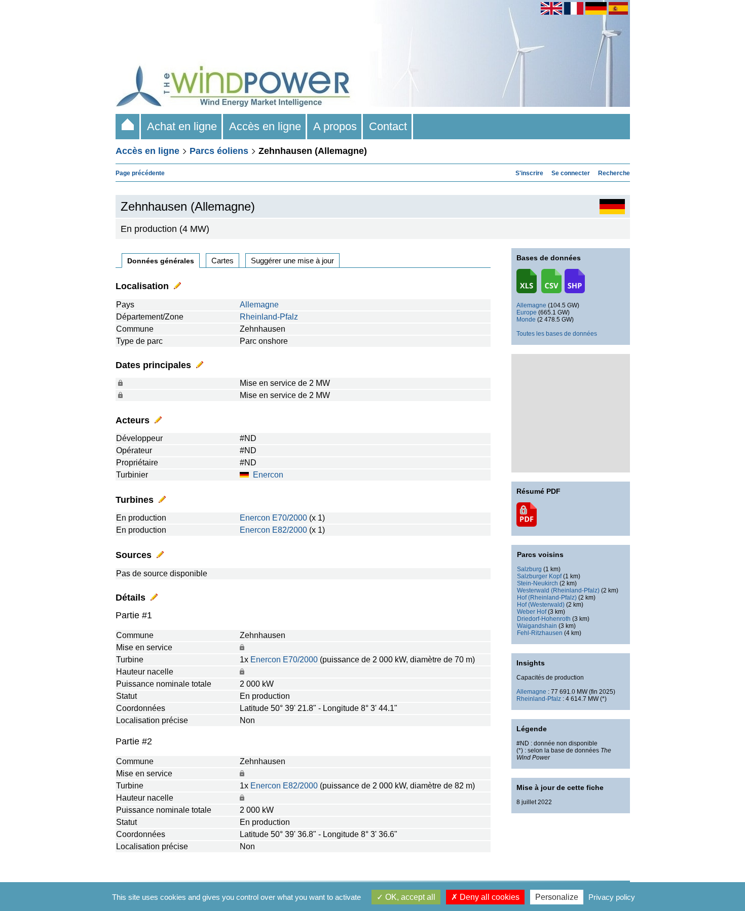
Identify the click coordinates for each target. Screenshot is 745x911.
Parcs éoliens (219, 151)
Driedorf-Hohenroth (544, 618)
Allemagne (259, 304)
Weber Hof (531, 611)
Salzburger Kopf (539, 576)
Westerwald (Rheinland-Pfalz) (558, 590)
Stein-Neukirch (537, 583)
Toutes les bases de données (556, 333)
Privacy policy (611, 897)
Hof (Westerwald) (541, 604)
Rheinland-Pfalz (269, 316)
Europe (526, 312)
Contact (388, 126)
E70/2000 (289, 517)
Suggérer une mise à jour (292, 260)
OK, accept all (409, 897)
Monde (526, 319)
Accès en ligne (265, 126)
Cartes (222, 260)
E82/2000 (289, 530)
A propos (335, 126)
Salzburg (529, 569)
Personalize (556, 897)
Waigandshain (537, 625)
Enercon (268, 474)
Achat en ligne (182, 126)
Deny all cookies (488, 897)
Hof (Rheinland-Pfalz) (547, 597)
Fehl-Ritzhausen (540, 633)
